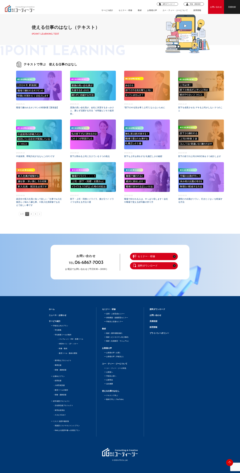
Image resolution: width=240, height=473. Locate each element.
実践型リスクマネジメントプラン (67, 426)
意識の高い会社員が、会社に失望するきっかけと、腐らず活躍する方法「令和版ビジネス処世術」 (93, 93)
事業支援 (58, 365)
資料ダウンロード (168, 4)
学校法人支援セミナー (114, 322)
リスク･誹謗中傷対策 (61, 421)
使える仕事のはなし (111, 391)
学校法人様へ (111, 376)
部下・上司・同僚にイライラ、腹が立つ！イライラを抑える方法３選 (93, 184)
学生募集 (58, 330)
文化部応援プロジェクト (64, 405)
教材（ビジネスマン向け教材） (118, 337)
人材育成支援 (60, 385)
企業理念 (109, 380)
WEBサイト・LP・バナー (68, 344)
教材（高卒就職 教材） (114, 333)
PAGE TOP (229, 462)
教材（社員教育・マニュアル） (118, 341)
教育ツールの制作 (61, 390)
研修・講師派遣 (195, 4)
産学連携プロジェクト (61, 401)
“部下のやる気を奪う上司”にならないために (147, 93)
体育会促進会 (60, 410)
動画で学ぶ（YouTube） (115, 399)
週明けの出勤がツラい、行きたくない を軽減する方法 (201, 184)
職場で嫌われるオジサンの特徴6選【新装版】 (39, 93)
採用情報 (197, 10)
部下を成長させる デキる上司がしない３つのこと (201, 93)
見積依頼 (232, 7)
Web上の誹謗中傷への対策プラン (67, 430)
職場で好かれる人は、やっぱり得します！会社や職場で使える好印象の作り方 (147, 184)
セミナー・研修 (125, 10)
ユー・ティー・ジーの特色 (116, 368)
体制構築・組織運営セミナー (117, 318)
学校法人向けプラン (60, 326)
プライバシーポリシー (159, 333)
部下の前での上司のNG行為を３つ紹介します (201, 139)
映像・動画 (63, 348)
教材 (104, 329)
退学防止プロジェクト (63, 360)
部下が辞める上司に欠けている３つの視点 (93, 139)
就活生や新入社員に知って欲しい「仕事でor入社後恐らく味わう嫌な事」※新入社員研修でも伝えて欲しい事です (39, 184)
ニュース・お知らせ (57, 315)
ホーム (52, 309)
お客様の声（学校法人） (115, 357)
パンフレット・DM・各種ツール (71, 339)
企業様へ (109, 372)
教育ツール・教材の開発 (68, 353)
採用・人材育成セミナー (115, 314)
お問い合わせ (216, 7)
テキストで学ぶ (112, 395)
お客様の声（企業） (113, 353)
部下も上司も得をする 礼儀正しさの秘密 (147, 139)
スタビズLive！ (60, 415)
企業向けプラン (59, 376)
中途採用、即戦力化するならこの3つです (39, 139)
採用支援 (58, 381)
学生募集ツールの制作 (63, 335)
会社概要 (109, 384)
